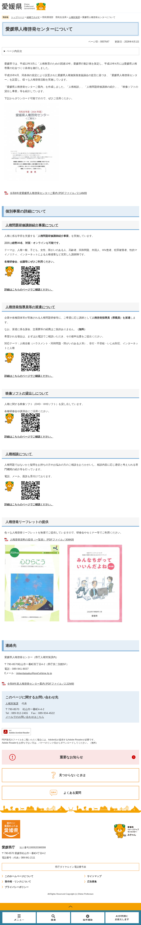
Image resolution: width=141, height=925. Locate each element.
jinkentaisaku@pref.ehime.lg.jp (34, 673)
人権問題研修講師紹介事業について (32, 225)
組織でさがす (33, 17)
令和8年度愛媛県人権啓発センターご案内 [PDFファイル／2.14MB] (48, 193)
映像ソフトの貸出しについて (27, 393)
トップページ (17, 17)
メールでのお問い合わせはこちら (25, 716)
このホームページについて (19, 876)
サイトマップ (94, 876)
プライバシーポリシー (17, 887)
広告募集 (92, 881)
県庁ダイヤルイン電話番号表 (70, 866)
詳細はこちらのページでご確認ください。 (28, 289)
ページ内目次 (14, 51)
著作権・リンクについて (18, 881)
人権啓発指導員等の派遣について (30, 307)
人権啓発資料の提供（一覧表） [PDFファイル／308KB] (42, 539)
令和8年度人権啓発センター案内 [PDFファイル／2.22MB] (40, 683)
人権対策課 (74, 17)
